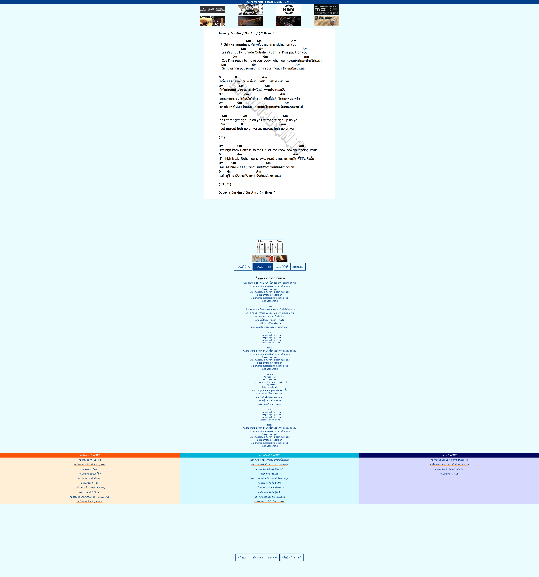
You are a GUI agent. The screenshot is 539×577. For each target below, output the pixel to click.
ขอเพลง (273, 557)
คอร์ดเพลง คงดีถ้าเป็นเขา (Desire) (90, 464)
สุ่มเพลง (258, 557)
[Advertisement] (270, 524)
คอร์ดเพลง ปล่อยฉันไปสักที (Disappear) (449, 460)
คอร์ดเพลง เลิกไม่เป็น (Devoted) (269, 497)
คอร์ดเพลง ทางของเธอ (90, 460)
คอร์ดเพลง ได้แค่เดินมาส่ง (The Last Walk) (90, 497)
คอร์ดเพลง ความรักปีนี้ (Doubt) (269, 487)
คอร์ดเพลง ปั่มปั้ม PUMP (269, 483)
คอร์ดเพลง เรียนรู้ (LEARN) (89, 501)
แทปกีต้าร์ (282, 266)
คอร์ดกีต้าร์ (243, 266)
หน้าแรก (242, 557)
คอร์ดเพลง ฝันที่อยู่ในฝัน (269, 492)
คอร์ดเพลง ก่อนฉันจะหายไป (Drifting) (269, 478)
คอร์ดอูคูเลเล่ (263, 266)
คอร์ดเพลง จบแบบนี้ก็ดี (90, 474)
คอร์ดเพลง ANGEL (449, 474)
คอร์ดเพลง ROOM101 (90, 492)
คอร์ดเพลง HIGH (269, 474)
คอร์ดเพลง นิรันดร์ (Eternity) (269, 469)
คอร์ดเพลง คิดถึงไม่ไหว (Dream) (269, 501)
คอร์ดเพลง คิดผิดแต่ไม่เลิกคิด (449, 469)
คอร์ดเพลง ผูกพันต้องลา (89, 478)
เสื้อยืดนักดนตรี (292, 557)
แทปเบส (298, 266)
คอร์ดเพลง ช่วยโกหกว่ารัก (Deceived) (269, 464)
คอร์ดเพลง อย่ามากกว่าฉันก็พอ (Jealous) (449, 464)
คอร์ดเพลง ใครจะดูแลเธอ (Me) (90, 487)
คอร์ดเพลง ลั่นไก (90, 469)
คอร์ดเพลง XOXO (90, 483)
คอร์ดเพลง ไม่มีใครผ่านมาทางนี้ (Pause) (269, 460)
